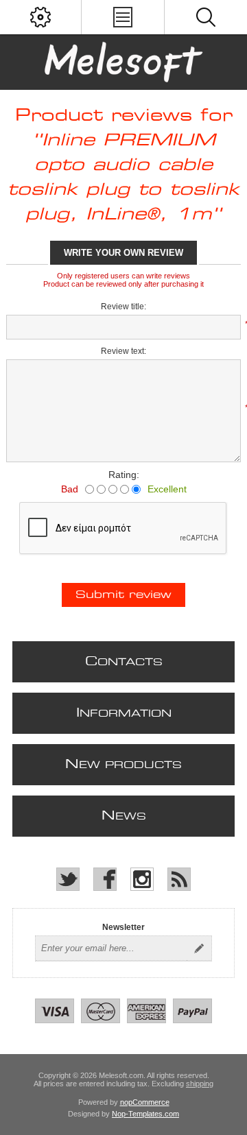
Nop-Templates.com (145, 1114)
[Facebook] (105, 879)
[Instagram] (142, 879)
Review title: (123, 306)
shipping (199, 1083)
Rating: (123, 474)
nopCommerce (144, 1102)
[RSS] (179, 879)
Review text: (123, 351)
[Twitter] (68, 879)
